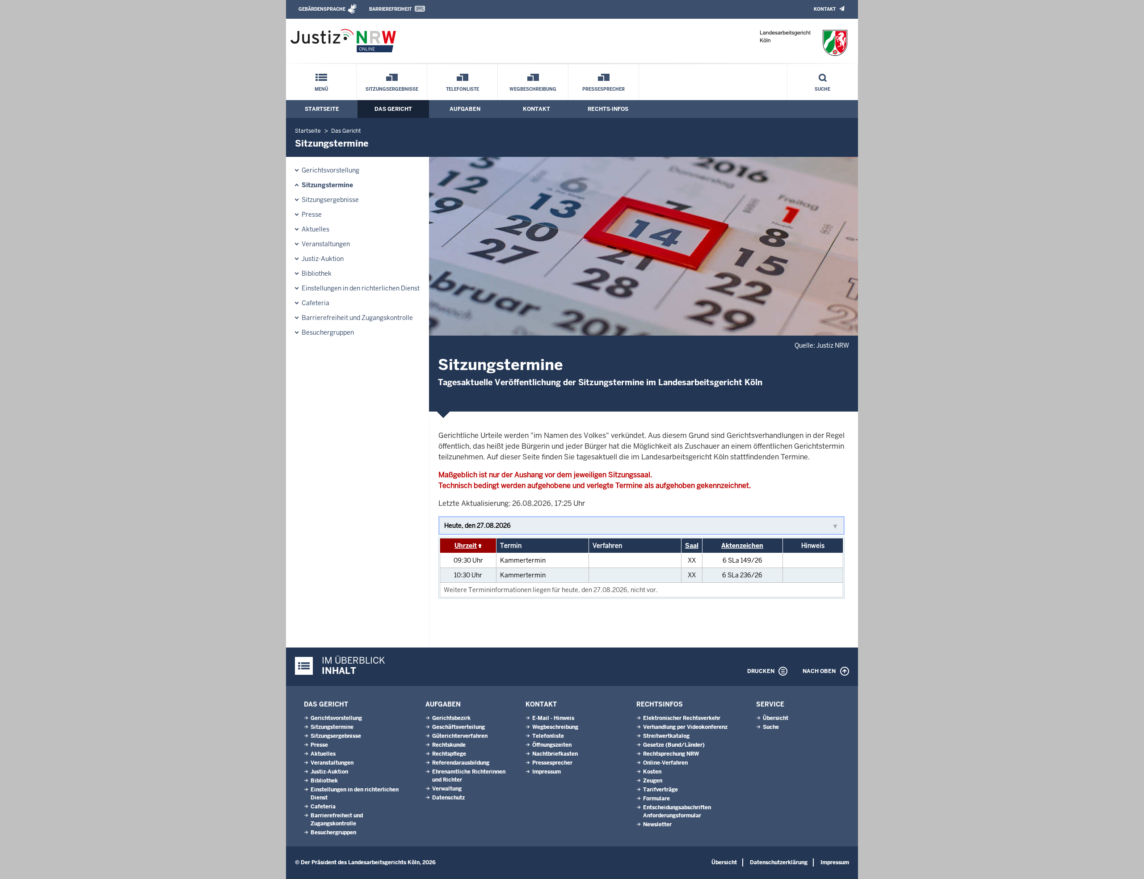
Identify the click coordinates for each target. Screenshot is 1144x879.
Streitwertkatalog (666, 736)
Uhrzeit (465, 546)
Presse (312, 214)
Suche (822, 89)
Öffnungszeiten (552, 745)
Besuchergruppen (328, 332)
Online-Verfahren (665, 762)
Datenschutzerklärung (779, 862)
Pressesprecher (603, 89)
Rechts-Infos (608, 109)
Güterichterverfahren (460, 736)
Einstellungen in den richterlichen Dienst (361, 288)
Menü (321, 89)
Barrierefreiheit (390, 9)
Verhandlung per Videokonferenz (685, 727)
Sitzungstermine (327, 185)
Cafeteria (315, 303)
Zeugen (652, 780)
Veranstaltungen (326, 244)
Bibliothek (317, 273)
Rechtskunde (449, 745)
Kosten (652, 771)
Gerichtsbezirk (451, 718)
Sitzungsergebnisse (392, 89)
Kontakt (825, 9)
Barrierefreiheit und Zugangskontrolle (357, 318)
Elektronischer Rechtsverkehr (681, 718)
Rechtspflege (449, 753)
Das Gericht (393, 109)
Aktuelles (315, 229)
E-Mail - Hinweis (553, 718)
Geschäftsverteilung (458, 727)
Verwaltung (447, 788)
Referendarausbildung (460, 762)
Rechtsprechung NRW (671, 753)
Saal (691, 546)
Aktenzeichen (742, 546)
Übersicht (775, 718)
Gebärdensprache (322, 9)
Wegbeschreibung (532, 89)
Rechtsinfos (659, 704)
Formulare (656, 798)
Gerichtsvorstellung (330, 170)
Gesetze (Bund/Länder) (674, 745)
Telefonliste (462, 89)
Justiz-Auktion (323, 259)
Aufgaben (465, 109)
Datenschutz (448, 797)
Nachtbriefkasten (555, 753)
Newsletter (657, 824)
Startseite (322, 109)
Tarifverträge (660, 789)
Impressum (546, 771)
